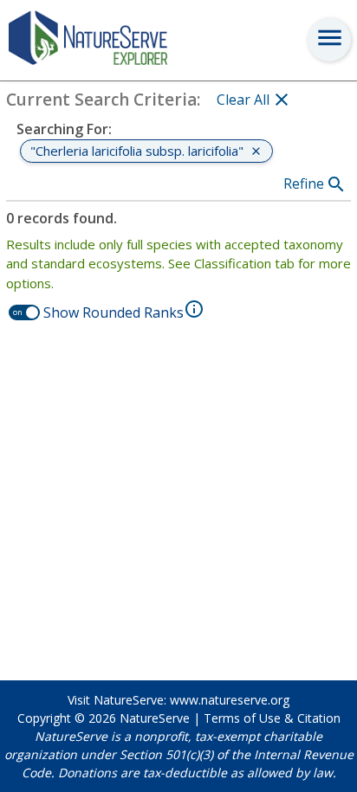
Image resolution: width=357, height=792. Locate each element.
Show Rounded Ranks (113, 312)
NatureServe (155, 718)
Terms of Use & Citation (272, 718)
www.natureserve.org (229, 700)
